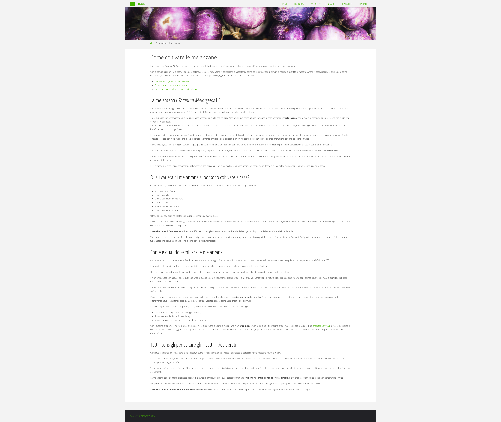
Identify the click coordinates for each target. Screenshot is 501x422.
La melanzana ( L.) (172, 81)
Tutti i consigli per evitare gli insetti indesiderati (175, 89)
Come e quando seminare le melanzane (172, 85)
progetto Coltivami (321, 325)
